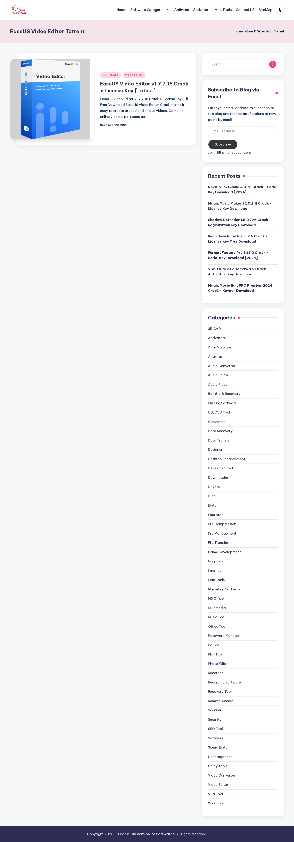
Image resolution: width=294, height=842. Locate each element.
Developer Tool (220, 468)
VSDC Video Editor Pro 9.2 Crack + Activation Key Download (238, 271)
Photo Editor (218, 663)
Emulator (215, 515)
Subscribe (223, 144)
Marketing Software (224, 589)
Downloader (218, 477)
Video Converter (221, 775)
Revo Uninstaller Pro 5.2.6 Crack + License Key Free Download (238, 239)
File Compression (222, 524)
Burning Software (222, 403)
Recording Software (224, 682)
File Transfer (218, 542)
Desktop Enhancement (226, 459)
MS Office (216, 598)
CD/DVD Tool (219, 412)
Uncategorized (220, 757)
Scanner (215, 710)
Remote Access (221, 701)
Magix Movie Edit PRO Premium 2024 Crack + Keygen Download (240, 288)
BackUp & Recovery (224, 393)
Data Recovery (220, 431)
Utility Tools (217, 766)
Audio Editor (218, 375)
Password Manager (224, 635)
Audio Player (218, 384)
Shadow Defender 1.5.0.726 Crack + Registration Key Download (239, 222)
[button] (272, 64)
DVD (211, 496)
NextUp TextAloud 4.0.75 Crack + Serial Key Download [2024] (242, 189)
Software (215, 738)
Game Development (224, 552)
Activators (217, 338)
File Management (222, 533)
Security (214, 719)
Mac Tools (216, 580)
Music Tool (216, 617)
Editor (213, 505)
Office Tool (217, 626)
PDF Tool (215, 654)
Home (239, 31)
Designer (215, 449)
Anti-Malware (219, 347)
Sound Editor (218, 747)
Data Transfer (219, 440)
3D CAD (214, 328)
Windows (215, 803)
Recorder (215, 673)
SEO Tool (215, 729)
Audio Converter (221, 366)
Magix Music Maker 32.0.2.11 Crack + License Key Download (240, 206)
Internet (214, 570)
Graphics (215, 561)
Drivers (214, 487)
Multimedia (110, 74)
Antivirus (215, 356)
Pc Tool (214, 645)
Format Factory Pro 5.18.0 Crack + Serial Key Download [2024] (238, 255)
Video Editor (134, 74)
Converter (216, 421)
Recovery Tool (220, 691)
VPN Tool (215, 794)
